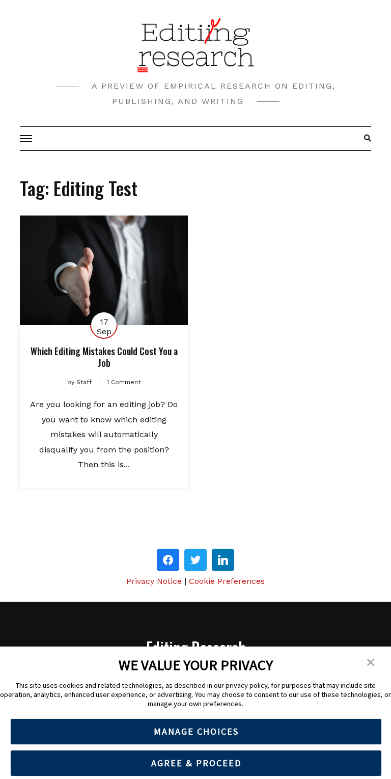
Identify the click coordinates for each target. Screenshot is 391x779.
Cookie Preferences (227, 581)
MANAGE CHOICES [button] (196, 731)
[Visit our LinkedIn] (223, 560)
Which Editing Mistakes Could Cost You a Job (104, 356)
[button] (370, 661)
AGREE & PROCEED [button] (196, 763)
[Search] (364, 138)
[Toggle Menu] (27, 138)
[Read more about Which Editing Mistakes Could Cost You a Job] (104, 270)
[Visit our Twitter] (195, 560)
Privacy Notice (154, 581)
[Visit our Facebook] (168, 560)
